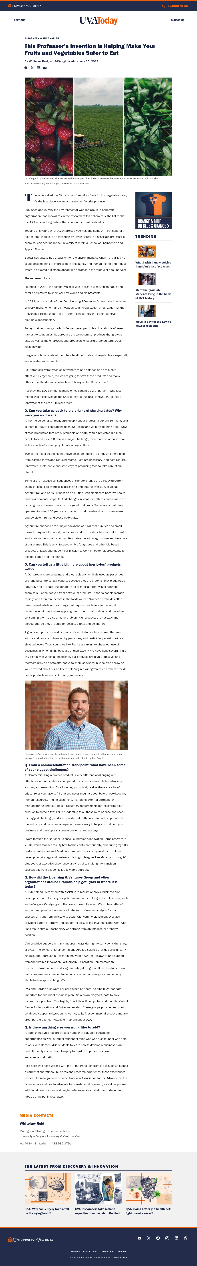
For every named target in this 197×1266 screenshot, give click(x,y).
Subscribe (177, 20)
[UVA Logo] (30, 1239)
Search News (178, 6)
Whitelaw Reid (32, 1123)
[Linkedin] (176, 1239)
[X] (149, 1239)
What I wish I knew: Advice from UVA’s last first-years (153, 264)
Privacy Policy (107, 1251)
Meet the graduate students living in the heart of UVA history (153, 294)
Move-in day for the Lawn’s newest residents (153, 323)
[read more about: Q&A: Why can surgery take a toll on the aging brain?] (48, 1188)
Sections (19, 20)
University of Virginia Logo (24, 6)
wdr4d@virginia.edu (63, 61)
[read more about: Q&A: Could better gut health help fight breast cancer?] (149, 1188)
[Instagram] (167, 1239)
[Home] (98, 20)
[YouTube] (139, 1239)
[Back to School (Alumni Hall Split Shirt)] (153, 210)
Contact (122, 1251)
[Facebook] (158, 1239)
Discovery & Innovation (42, 38)
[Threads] (186, 1239)
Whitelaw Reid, (39, 61)
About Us (75, 1251)
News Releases (90, 1251)
